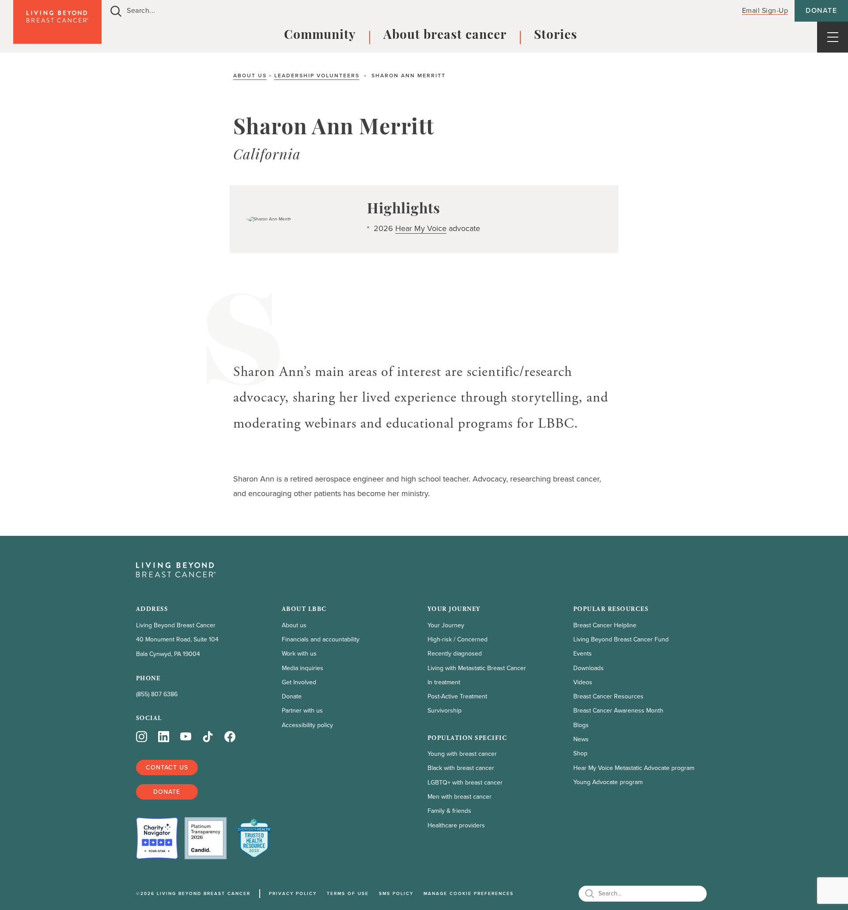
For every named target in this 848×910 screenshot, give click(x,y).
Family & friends (449, 810)
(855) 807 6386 (157, 694)
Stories (555, 36)
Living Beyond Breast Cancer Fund (621, 639)
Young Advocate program (608, 782)
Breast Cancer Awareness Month (618, 710)
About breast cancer (445, 36)
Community (320, 36)
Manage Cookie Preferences (469, 893)
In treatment (444, 682)
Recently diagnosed (455, 653)
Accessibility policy (307, 725)
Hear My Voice (421, 228)
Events (582, 653)
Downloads (588, 668)
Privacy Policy (293, 893)
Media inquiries (302, 668)
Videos (582, 682)
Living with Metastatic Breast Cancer (477, 668)
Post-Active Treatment (457, 696)
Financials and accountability (321, 639)
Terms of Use (348, 893)
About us (250, 76)
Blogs (581, 725)
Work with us (299, 653)
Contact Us (167, 767)
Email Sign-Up (765, 10)
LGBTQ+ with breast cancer (465, 782)
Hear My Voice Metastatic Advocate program (633, 768)
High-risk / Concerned (458, 639)
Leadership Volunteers (317, 76)
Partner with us (302, 710)
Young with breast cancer (462, 753)
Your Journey (446, 625)
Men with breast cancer (460, 796)
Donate (821, 10)
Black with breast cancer (461, 768)
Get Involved (299, 682)
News (581, 739)
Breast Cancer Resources (608, 696)
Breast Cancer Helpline (604, 625)
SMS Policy (396, 893)
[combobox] (416, 11)
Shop (580, 753)
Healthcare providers (456, 825)
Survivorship (445, 710)
